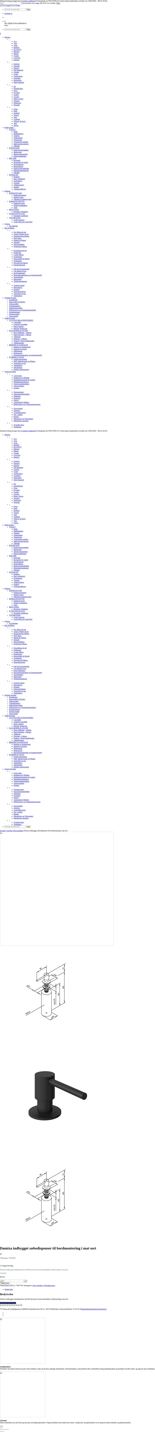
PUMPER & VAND (16, 755)
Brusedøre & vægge (21, 560)
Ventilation (17, 824)
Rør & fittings (9, 625)
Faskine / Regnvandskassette (24, 738)
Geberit (16, 470)
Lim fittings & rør (20, 669)
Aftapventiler (13, 701)
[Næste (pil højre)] (3, 1431)
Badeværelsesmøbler (21, 548)
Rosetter (17, 687)
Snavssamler (13, 714)
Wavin (16, 523)
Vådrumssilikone (20, 586)
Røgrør (16, 814)
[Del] (5, 1429)
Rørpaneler (18, 677)
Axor (15, 443)
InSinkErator (18, 486)
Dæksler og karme (20, 746)
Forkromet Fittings (20, 644)
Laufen (16, 492)
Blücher (16, 449)
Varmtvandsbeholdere (21, 781)
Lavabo (16, 494)
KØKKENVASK (15, 591)
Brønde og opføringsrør (22, 744)
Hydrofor (17, 796)
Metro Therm (18, 496)
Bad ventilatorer (19, 576)
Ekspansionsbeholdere (22, 792)
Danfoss (17, 461)
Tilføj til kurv (5, 1283)
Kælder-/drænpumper (21, 767)
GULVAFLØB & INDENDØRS (21, 718)
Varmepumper (19, 790)
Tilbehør (17, 543)
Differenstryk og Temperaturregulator (22, 707)
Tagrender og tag (20, 691)
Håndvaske (18, 550)
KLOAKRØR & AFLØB (18, 728)
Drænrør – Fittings (20, 736)
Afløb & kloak (10, 716)
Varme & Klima (10, 769)
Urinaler (17, 580)
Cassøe (16, 453)
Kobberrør (17, 650)
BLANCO (17, 447)
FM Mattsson (18, 468)
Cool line (17, 455)
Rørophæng (18, 685)
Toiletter (17, 533)
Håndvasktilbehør (20, 554)
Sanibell (16, 511)
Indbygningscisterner (21, 541)
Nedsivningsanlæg (20, 757)
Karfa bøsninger (19, 671)
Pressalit (17, 502)
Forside (2, 831)
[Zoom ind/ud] (1, 1429)
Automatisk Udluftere (21, 800)
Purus (16, 506)
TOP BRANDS (15, 615)
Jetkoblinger (18, 765)
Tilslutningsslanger (20, 679)
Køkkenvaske (18, 595)
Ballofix (16, 445)
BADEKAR (13, 572)
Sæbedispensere (49, 1285)
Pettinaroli (17, 500)
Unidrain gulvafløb (20, 722)
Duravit (16, 465)
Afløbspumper (19, 582)
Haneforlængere (19, 662)
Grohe (16, 472)
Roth (15, 509)
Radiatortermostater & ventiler (24, 777)
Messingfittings (19, 642)
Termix (16, 513)
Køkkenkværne (19, 601)
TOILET (12, 527)
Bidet (15, 529)
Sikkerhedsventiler (15, 705)
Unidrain (17, 517)
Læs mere (3, 1273)
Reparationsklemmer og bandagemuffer (28, 673)
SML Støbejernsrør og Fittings (24, 759)
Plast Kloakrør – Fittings (22, 732)
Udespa (7, 621)
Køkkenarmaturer (20, 593)
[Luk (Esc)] (8, 1429)
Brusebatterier (19, 562)
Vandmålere (18, 693)
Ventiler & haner (10, 695)
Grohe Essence (19, 617)
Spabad (16, 584)
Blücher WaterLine (20, 726)
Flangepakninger (20, 689)
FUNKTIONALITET (17, 611)
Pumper (16, 785)
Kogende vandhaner (21, 613)
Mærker (7, 435)
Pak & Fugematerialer (21, 666)
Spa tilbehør (13, 623)
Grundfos (17, 476)
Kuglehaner (18, 654)
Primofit (16, 640)
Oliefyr (16, 798)
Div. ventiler (18, 812)
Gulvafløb (17, 720)
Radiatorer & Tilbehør (21, 775)
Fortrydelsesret (101, 1309)
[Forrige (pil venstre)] (1, 1431)
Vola (15, 521)
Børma (16, 451)
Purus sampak (19, 724)
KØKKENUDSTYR (17, 599)
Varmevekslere (19, 783)
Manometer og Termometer (23, 816)
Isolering (17, 808)
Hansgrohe (17, 478)
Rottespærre (18, 751)
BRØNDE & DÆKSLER (18, 742)
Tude (15, 605)
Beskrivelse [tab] (9, 1289)
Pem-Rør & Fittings (21, 660)
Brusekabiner (18, 564)
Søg (58, 3)
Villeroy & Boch (20, 519)
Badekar (17, 574)
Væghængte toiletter (21, 539)
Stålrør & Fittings (20, 638)
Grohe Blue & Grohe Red (23, 619)
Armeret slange (19, 683)
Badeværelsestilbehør (21, 566)
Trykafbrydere (19, 822)
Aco (15, 439)
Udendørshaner (14, 703)
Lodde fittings (19, 652)
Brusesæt (17, 558)
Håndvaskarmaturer (21, 552)
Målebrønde (18, 748)
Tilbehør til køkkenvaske (22, 597)
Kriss (15, 488)
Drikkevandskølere (20, 603)
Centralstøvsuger (20, 810)
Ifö (15, 484)
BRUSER (12, 556)
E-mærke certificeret (28, 1)
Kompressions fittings (21, 634)
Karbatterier (18, 578)
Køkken (7, 589)
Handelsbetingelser (88, 1309)
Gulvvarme (18, 773)
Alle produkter (18, 831)
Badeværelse (9, 525)
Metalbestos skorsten (21, 818)
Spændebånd (18, 675)
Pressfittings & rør (20, 648)
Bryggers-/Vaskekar (21, 609)
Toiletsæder (18, 537)
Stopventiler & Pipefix (22, 656)
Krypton (17, 490)
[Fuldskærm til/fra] (3, 1429)
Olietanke (17, 794)
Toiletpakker (18, 535)
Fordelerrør (18, 658)
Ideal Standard (19, 480)
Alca (15, 441)
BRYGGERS (14, 607)
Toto (15, 515)
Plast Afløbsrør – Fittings (22, 730)
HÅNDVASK (14, 545)
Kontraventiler (14, 712)
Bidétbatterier (18, 531)
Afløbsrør (17, 734)
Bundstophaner (14, 710)
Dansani (17, 463)
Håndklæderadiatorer (21, 568)
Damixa (16, 457)
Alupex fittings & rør (21, 632)
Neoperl (16, 498)
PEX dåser (17, 636)
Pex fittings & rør (20, 630)
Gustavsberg (18, 474)
